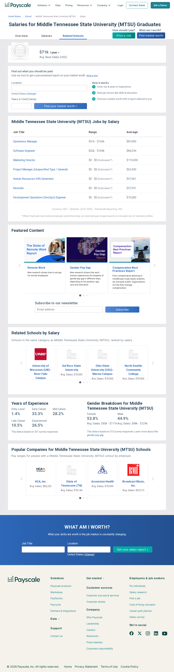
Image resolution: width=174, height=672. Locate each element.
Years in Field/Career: (24, 99)
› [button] (154, 265)
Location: (16, 83)
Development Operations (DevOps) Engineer (39, 197)
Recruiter (18, 188)
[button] (21, 35)
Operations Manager (25, 141)
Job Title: (27, 543)
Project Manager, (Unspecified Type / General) (40, 169)
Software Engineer (24, 150)
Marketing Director (24, 160)
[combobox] (49, 88)
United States (14, 16)
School (28, 16)
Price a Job (124, 35)
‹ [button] (19, 265)
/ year (53, 52)
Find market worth (151, 35)
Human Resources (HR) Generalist (33, 178)
